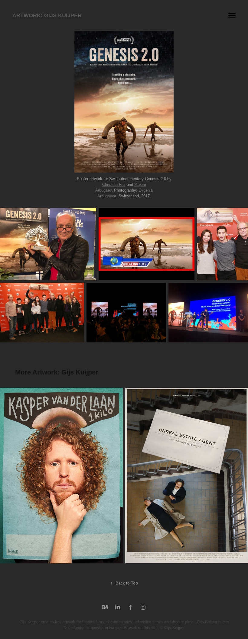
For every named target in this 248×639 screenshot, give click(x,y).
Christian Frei (114, 184)
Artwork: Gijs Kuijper (47, 15)
